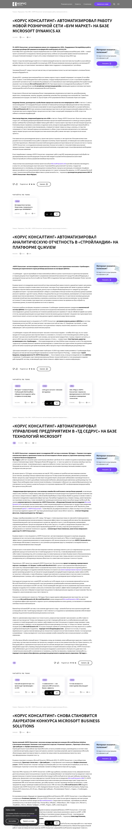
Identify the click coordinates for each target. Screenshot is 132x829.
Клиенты (78, 4)
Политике (33, 816)
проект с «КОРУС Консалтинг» (32, 509)
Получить (105, 64)
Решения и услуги (66, 4)
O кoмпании (87, 4)
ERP (14, 443)
